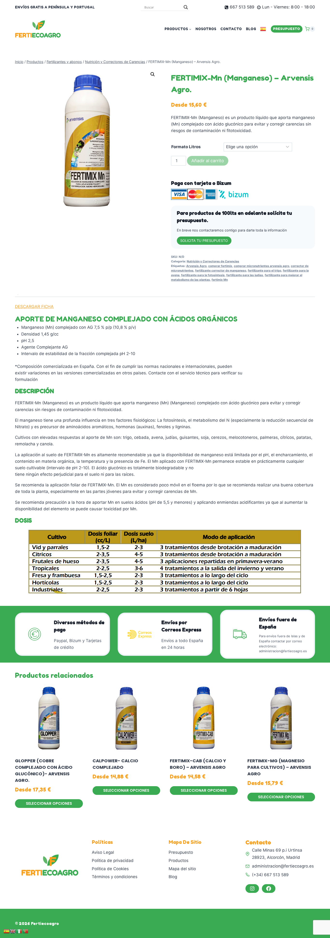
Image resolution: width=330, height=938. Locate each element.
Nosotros (205, 29)
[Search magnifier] (185, 7)
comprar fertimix (220, 266)
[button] (152, 74)
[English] (13, 931)
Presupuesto (181, 852)
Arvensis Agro (196, 266)
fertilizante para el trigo (264, 270)
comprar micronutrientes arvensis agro (261, 266)
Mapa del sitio (182, 868)
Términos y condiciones (114, 876)
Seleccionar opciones (49, 803)
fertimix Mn (220, 279)
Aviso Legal (103, 852)
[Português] (25, 931)
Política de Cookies (110, 868)
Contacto (231, 29)
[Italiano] (19, 931)
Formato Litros (186, 146)
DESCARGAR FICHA (34, 306)
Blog (251, 29)
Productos (178, 860)
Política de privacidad (113, 860)
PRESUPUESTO (286, 29)
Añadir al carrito (207, 160)
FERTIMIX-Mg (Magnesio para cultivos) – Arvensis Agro (279, 767)
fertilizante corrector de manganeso (220, 270)
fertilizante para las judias (244, 275)
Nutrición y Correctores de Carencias (213, 261)
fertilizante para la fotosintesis (203, 275)
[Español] (263, 29)
